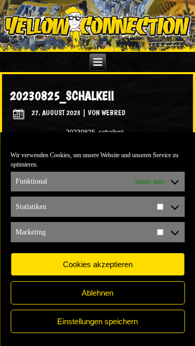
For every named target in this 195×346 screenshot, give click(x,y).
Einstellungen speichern (97, 321)
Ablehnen (97, 292)
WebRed (113, 112)
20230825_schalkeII (62, 95)
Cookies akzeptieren (98, 264)
